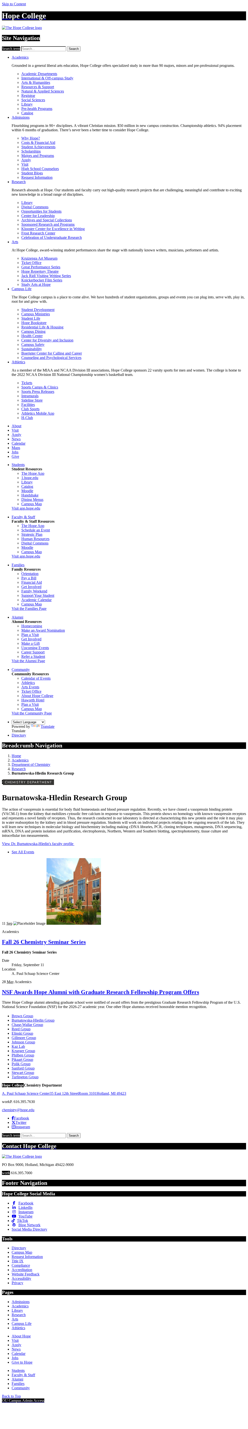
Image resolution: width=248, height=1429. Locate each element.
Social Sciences (33, 100)
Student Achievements (38, 147)
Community (21, 670)
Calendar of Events (36, 678)
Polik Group (21, 1064)
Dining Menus (32, 499)
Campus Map (31, 504)
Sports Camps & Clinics (39, 387)
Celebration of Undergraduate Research (51, 237)
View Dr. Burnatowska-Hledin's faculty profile (38, 844)
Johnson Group (23, 1042)
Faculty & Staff (23, 517)
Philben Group (23, 1055)
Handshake (30, 495)
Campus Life (21, 289)
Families (18, 565)
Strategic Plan (31, 534)
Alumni (17, 617)
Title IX (17, 1261)
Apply (26, 160)
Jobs (15, 452)
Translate (47, 726)
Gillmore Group (24, 1038)
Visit (24, 164)
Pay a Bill (28, 578)
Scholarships (31, 151)
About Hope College (37, 696)
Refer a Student (33, 656)
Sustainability (31, 349)
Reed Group (21, 1029)
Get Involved (31, 587)
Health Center (32, 336)
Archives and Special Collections (46, 220)
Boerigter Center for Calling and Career (51, 353)
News (16, 439)
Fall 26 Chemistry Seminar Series (44, 942)
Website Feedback (25, 1274)
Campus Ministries (35, 314)
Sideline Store (32, 400)
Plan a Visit (30, 635)
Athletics (18, 362)
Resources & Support (37, 87)
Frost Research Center (38, 233)
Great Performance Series (40, 267)
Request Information (37, 177)
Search (74, 49)
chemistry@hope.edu (18, 1110)
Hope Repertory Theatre (40, 271)
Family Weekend (34, 591)
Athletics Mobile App (37, 413)
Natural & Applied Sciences (42, 91)
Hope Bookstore (33, 323)
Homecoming (31, 626)
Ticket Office (31, 263)
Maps (16, 448)
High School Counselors (40, 169)
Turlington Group (25, 1077)
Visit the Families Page (29, 608)
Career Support (33, 652)
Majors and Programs (37, 156)
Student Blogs (32, 173)
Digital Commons (34, 207)
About (16, 426)
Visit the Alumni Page (28, 661)
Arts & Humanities (35, 82)
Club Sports (30, 409)
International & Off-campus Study (47, 78)
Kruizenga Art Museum (39, 258)
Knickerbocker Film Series (41, 280)
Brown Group (22, 1016)
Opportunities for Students (41, 211)
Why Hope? (30, 138)
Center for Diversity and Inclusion (47, 340)
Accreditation (22, 1270)
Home (16, 756)
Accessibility (21, 1278)
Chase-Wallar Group (27, 1025)
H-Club (27, 418)
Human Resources (35, 539)
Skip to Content (14, 4)
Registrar (28, 95)
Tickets (26, 383)
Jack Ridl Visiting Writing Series (46, 276)
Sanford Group (23, 1068)
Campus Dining (33, 331)
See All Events (23, 852)
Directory (19, 735)
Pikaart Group (22, 1059)
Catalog (27, 113)
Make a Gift (30, 643)
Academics (20, 57)
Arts (15, 242)
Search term (11, 49)
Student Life (30, 318)
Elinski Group (22, 1033)
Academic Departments (39, 74)
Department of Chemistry (31, 764)
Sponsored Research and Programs (48, 224)
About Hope (21, 1336)
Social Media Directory (29, 1229)
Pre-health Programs (36, 109)
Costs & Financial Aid (38, 142)
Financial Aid (31, 582)
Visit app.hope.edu (26, 508)
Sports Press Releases (37, 391)
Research (19, 182)
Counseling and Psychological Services (51, 358)
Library (27, 104)
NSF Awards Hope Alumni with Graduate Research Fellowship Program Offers (100, 992)
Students (18, 465)
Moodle (27, 491)
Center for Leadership (38, 216)
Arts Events (30, 687)
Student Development (37, 310)
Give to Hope (22, 1362)
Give (15, 456)
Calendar (18, 443)
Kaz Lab (18, 1046)
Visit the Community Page (32, 713)
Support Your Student (37, 595)
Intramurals (30, 396)
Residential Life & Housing (42, 327)
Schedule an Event (35, 530)
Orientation (30, 574)
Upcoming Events (35, 648)
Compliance (21, 1265)
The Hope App (32, 473)
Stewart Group (23, 1073)
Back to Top (11, 1396)
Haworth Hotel (32, 700)
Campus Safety (33, 344)
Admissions (21, 117)
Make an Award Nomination (43, 630)
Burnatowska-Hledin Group (33, 1020)
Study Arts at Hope (36, 284)
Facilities (28, 405)
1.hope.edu (29, 478)
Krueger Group (23, 1051)
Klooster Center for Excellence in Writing (53, 229)
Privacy (17, 1283)
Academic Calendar (36, 600)
